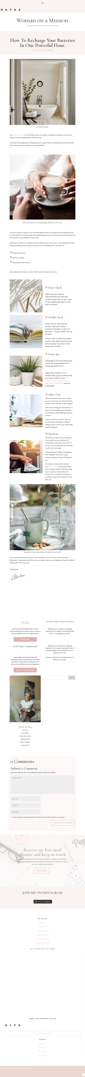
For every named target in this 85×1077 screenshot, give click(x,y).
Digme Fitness (53, 466)
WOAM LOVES (25, 745)
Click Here (41, 870)
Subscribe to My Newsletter (25, 670)
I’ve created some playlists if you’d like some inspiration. (58, 380)
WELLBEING (25, 733)
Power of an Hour (18, 135)
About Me (42, 1043)
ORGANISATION (25, 739)
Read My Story (25, 639)
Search (71, 678)
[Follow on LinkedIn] (6, 10)
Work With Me (42, 1047)
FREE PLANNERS (25, 742)
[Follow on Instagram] (2, 10)
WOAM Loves (42, 1055)
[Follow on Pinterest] (10, 10)
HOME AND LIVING (25, 736)
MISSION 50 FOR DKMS (42, 943)
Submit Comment (62, 822)
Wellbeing (50, 50)
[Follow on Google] (15, 10)
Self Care (43, 50)
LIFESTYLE (25, 730)
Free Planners (42, 1051)
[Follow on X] (10, 1025)
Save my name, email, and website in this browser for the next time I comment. (39, 817)
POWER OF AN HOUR (42, 935)
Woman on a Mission (42, 20)
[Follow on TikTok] (19, 10)
